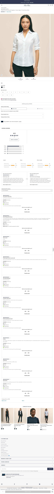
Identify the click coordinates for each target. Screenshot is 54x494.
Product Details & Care (4, 114)
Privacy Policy (35, 488)
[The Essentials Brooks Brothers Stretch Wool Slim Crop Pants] (7, 416)
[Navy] (3, 428)
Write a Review (9, 11)
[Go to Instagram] (1, 484)
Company (3, 465)
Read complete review (6, 184)
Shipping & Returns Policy (5, 117)
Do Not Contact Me (29, 488)
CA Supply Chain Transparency (12, 488)
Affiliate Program (3, 452)
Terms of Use (41, 488)
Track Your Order (4, 444)
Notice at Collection (21, 488)
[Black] (1, 428)
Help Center (3, 442)
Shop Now (31, 2)
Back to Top (4, 400)
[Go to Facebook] (14, 484)
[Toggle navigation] (1, 5)
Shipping (2, 449)
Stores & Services (5, 461)
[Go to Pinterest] (27, 484)
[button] (48, 5)
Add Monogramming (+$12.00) (27, 103)
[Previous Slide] (1, 2)
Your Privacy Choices (4, 455)
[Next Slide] (52, 2)
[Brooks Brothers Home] (27, 5)
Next (23, 400)
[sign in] (50, 5)
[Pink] (44, 429)
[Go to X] (52, 484)
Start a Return (3, 447)
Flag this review (27, 211)
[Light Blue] (42, 429)
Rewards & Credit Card (6, 458)
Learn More (8, 477)
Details (20, 121)
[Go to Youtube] (39, 484)
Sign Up (50, 468)
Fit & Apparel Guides (4, 450)
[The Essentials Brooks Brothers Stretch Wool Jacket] (20, 416)
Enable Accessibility (27, 0)
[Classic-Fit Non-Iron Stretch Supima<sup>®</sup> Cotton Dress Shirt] (46, 416)
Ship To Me (15, 108)
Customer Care (4, 438)
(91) (5, 11)
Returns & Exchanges (4, 445)
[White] (29, 429)
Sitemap (45, 488)
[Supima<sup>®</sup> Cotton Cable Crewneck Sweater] (33, 416)
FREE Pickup (41, 108)
